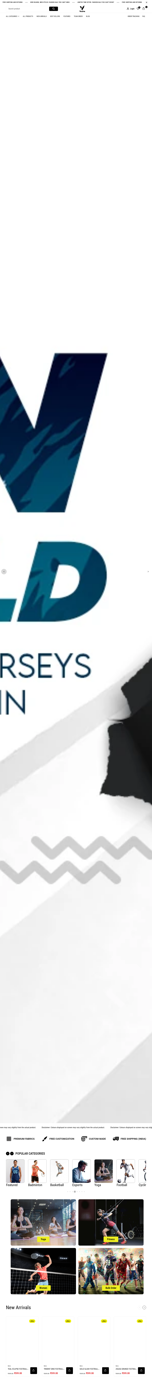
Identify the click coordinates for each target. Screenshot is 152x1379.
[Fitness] (111, 1222)
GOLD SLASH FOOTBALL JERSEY (89, 1369)
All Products (28, 16)
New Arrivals (42, 16)
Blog (88, 16)
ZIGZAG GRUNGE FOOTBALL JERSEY (126, 1369)
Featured (66, 16)
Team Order (78, 16)
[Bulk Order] (111, 1271)
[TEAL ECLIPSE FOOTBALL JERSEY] (22, 1340)
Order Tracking (133, 16)
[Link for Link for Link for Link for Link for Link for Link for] (37, 1171)
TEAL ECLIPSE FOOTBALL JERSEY (17, 1369)
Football (77, 1185)
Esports (33, 1185)
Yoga (53, 1185)
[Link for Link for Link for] (126, 1171)
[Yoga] (43, 1222)
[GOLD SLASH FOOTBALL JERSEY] (94, 1340)
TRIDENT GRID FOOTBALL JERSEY (53, 1369)
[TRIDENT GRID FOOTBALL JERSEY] (58, 1340)
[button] (138, 8)
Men (9, 1366)
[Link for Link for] (103, 1171)
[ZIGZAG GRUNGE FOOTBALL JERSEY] (130, 1340)
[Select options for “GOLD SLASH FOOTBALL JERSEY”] (105, 1370)
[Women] (43, 1271)
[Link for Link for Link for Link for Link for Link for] (15, 1171)
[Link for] (81, 1171)
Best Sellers (55, 16)
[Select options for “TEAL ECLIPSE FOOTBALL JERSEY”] (33, 1370)
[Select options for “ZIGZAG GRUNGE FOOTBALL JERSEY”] (141, 1370)
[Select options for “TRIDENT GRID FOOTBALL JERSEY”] (69, 1370)
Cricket (121, 1185)
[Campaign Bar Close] (147, 2)
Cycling (99, 1185)
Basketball (13, 1185)
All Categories (11, 16)
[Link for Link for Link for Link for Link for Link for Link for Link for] (59, 1171)
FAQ (143, 16)
